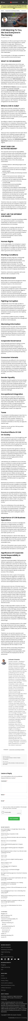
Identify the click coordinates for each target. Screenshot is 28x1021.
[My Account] (23, 2)
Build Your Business (5, 915)
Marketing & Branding (6, 935)
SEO (3, 924)
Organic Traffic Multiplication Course (11, 7)
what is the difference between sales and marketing (13, 837)
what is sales (4, 856)
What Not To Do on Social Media (8, 840)
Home (2, 10)
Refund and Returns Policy (8, 985)
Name (3, 794)
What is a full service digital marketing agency (12, 859)
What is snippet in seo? (6, 862)
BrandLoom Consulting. (21, 1018)
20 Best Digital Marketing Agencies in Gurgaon (12, 844)
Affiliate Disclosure (6, 987)
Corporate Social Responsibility (12, 10)
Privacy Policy (4, 980)
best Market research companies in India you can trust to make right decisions (13, 901)
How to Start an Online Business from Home (11, 905)
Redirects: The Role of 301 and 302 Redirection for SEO (13, 887)
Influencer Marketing (7, 922)
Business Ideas (4, 917)
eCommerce (5, 930)
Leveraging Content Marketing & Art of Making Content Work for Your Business (12, 883)
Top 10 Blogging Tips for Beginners (9, 866)
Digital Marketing (5, 920)
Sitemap (3, 990)
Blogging (3, 913)
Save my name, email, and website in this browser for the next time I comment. (15, 807)
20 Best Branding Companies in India (9, 834)
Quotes (3, 937)
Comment (4, 781)
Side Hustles (5, 931)
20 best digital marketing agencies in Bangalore (12, 847)
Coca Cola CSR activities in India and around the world (13, 763)
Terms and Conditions (7, 983)
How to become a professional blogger (10, 869)
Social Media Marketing (7, 926)
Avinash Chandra (14, 659)
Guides (2, 933)
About (2, 976)
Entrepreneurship (5, 928)
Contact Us (4, 978)
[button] (25, 2)
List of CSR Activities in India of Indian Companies (11, 758)
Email (3, 801)
